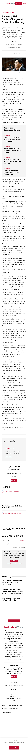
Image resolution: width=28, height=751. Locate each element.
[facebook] (8, 53)
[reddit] (16, 53)
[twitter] (14, 53)
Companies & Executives (8, 12)
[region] (14, 544)
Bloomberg (14, 41)
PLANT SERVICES (14, 696)
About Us (4, 705)
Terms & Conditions (13, 708)
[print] (25, 53)
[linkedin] (11, 53)
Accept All (14, 747)
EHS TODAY (19, 698)
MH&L (14, 700)
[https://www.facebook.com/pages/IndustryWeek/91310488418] (11, 689)
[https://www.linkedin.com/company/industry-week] (13, 689)
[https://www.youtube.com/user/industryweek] (16, 689)
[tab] (6, 540)
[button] (3, 4)
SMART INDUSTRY (10, 698)
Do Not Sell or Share (17, 705)
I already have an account (14, 564)
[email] (19, 53)
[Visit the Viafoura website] (22, 547)
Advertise (9, 705)
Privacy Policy (5, 708)
